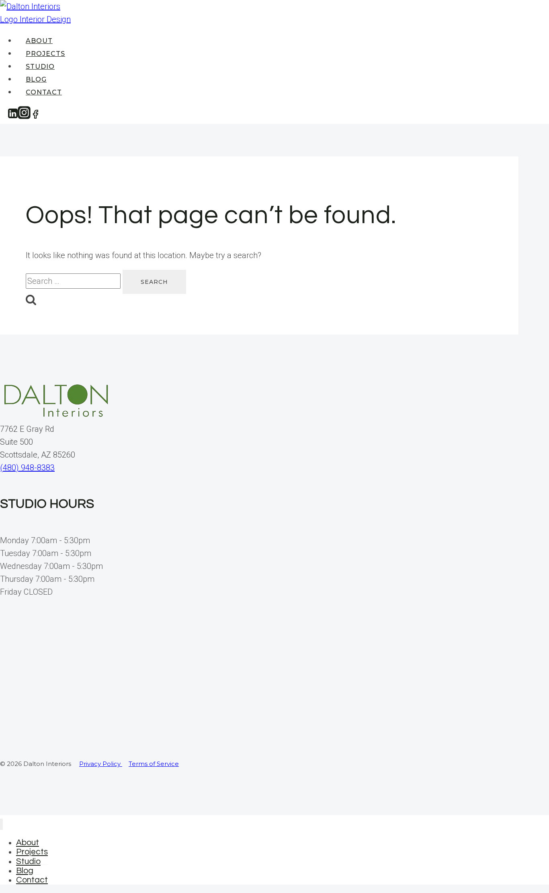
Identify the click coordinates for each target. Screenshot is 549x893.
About (39, 41)
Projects (45, 53)
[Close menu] (1, 824)
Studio (40, 66)
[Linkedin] (13, 116)
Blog (36, 79)
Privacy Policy (100, 764)
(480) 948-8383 (27, 467)
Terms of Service (154, 764)
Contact (44, 92)
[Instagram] (24, 116)
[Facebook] (35, 116)
